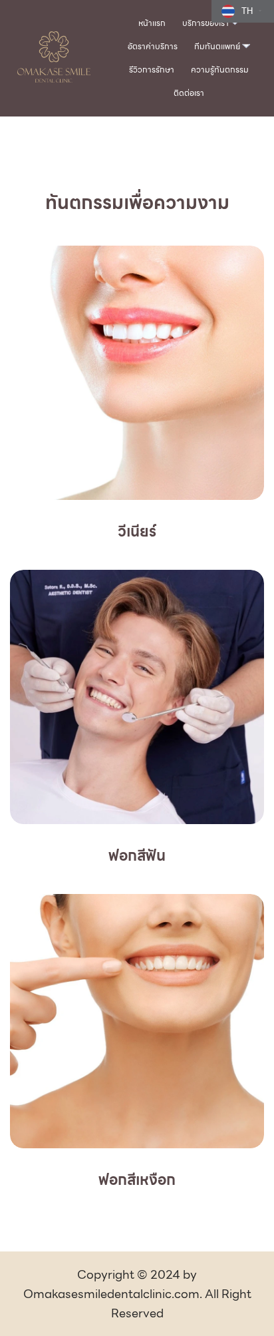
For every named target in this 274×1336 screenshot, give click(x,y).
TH (247, 11)
